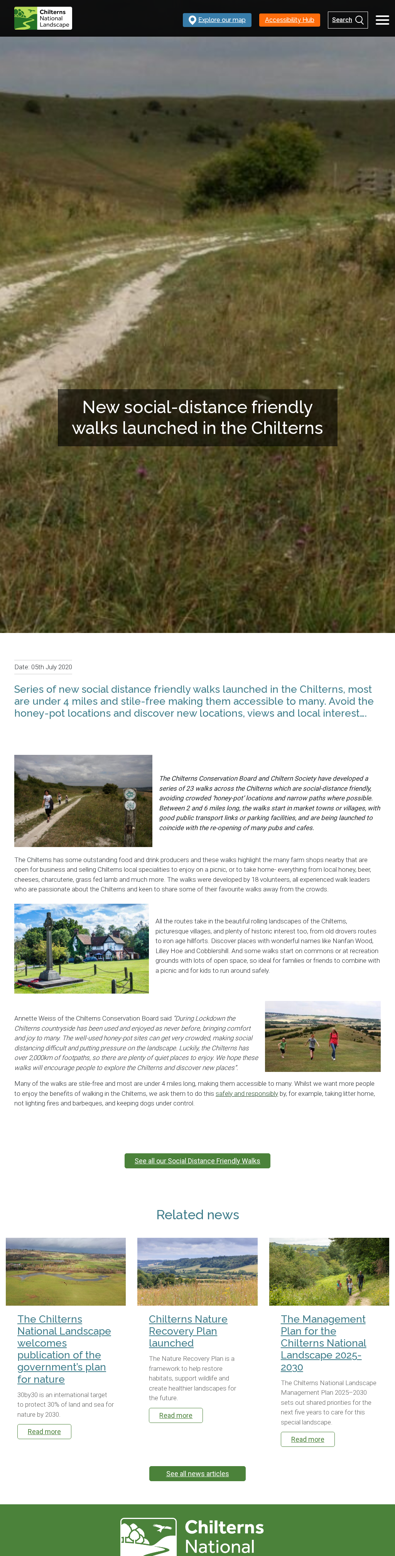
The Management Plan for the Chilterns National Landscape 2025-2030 (323, 1343)
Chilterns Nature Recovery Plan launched (188, 1331)
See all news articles (197, 1474)
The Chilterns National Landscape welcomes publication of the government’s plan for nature (64, 1349)
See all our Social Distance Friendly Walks (197, 1161)
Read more (44, 1432)
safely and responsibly (247, 1093)
